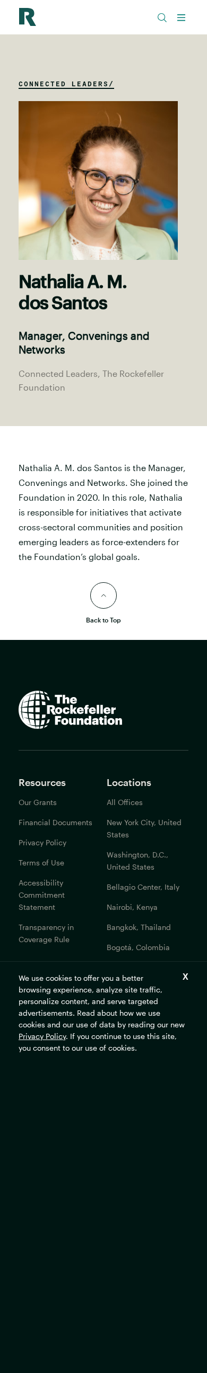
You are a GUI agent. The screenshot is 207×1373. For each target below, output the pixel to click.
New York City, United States (144, 828)
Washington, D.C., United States (137, 860)
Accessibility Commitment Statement (42, 894)
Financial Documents (55, 822)
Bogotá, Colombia (138, 947)
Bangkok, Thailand (139, 927)
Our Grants (38, 802)
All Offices (125, 802)
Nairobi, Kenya (132, 906)
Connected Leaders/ (66, 83)
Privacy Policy (42, 1036)
